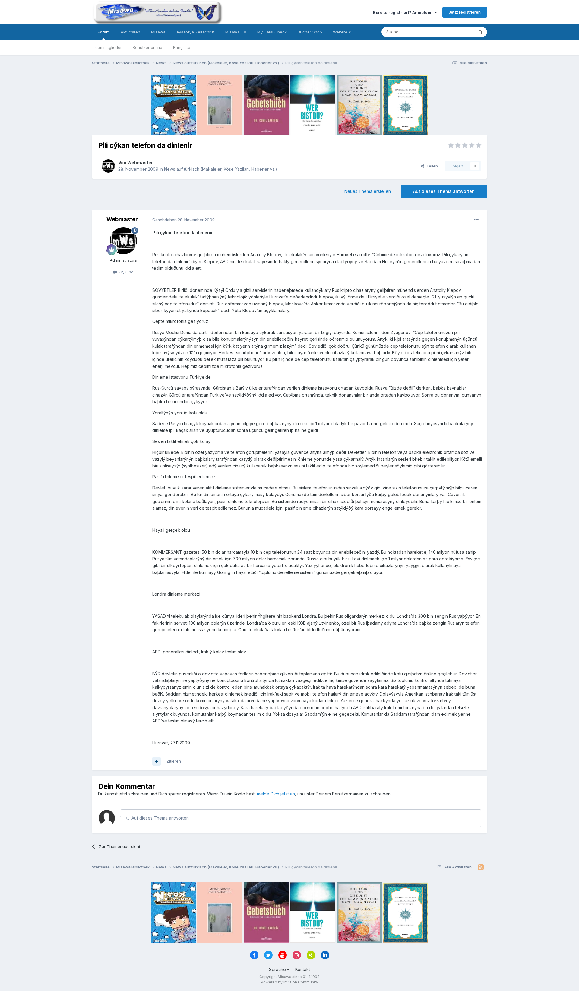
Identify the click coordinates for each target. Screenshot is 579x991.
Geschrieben (183, 219)
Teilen (431, 166)
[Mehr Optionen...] (476, 219)
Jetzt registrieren (465, 12)
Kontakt (302, 969)
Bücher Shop (310, 32)
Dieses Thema (452, 32)
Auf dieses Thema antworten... (160, 818)
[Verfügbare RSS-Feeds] (481, 867)
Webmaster (140, 162)
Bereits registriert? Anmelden (404, 12)
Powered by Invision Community (289, 982)
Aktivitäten (130, 32)
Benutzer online (147, 47)
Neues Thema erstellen (367, 191)
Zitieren (173, 761)
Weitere (341, 32)
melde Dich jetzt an (276, 793)
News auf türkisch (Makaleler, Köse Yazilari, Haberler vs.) (220, 169)
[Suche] (480, 32)
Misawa (158, 32)
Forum (103, 32)
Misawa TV (235, 32)
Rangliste (181, 47)
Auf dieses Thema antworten (444, 191)
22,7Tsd (125, 271)
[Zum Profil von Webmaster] (108, 166)
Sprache (278, 969)
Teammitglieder (107, 47)
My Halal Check (272, 32)
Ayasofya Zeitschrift (195, 32)
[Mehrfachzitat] (156, 761)
